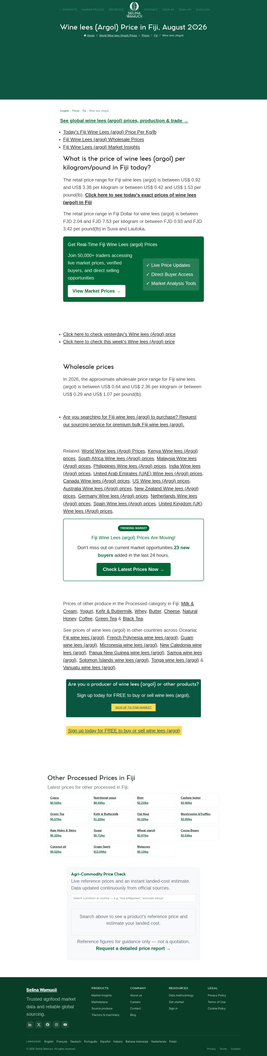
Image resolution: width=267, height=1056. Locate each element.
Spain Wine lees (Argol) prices (124, 503)
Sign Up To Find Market (133, 707)
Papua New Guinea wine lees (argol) (126, 652)
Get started (176, 1002)
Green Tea (106, 618)
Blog (133, 1015)
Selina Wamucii (41, 989)
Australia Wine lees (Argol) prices (97, 488)
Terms (223, 1048)
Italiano (118, 1041)
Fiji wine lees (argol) (83, 637)
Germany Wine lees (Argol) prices (113, 496)
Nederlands (158, 1041)
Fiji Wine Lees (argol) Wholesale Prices (103, 139)
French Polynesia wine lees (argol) (142, 637)
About (134, 9)
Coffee (85, 618)
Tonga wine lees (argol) (175, 660)
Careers (135, 1002)
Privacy (211, 1048)
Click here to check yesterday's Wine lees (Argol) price (119, 334)
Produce (116, 9)
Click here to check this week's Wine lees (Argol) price (119, 341)
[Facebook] (47, 1024)
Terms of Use (217, 1002)
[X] (38, 1024)
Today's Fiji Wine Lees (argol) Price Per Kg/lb (109, 132)
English (203, 9)
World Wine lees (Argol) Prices (118, 35)
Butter (155, 611)
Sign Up (185, 9)
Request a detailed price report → (133, 948)
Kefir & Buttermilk (114, 611)
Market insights (101, 995)
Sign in (173, 1008)
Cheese (172, 611)
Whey (140, 611)
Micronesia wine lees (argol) (128, 645)
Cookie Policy (217, 1008)
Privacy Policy (217, 995)
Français (61, 1041)
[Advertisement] (134, 67)
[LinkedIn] (29, 1024)
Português (90, 1041)
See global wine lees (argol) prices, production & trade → (124, 120)
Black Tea (133, 618)
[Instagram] (56, 1024)
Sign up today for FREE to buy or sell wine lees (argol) (124, 730)
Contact (151, 9)
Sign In (168, 9)
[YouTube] (65, 1024)
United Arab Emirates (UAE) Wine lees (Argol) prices (147, 473)
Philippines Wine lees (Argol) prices (129, 466)
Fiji (156, 35)
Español (105, 1041)
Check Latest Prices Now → (133, 569)
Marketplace (93, 9)
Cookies (236, 1048)
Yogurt (86, 611)
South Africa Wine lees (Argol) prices (116, 458)
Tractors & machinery (105, 1015)
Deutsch (75, 1041)
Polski (173, 1041)
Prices (145, 35)
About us (136, 995)
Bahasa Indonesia (137, 1041)
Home (91, 35)
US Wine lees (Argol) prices (161, 481)
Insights (70, 9)
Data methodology (181, 995)
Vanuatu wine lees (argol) (89, 667)
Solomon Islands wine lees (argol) (114, 660)
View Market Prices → (97, 291)
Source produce (101, 1008)
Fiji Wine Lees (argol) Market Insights (101, 147)
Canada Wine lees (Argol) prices (96, 481)
